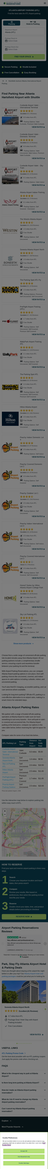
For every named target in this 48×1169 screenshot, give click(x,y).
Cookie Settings (24, 1163)
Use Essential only (24, 1156)
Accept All (24, 1151)
